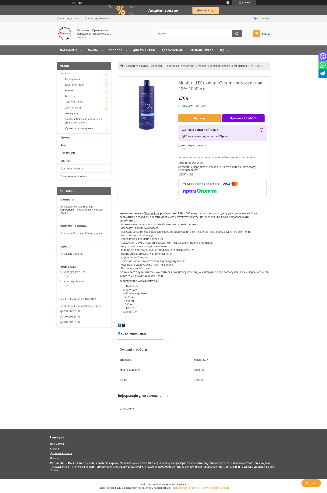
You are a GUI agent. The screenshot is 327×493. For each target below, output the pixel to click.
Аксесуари (71, 113)
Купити (199, 118)
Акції (63, 145)
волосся (210, 216)
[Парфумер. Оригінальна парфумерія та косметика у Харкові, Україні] (65, 40)
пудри (140, 275)
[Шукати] (237, 33)
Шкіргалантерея (201, 50)
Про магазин (68, 152)
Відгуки (65, 160)
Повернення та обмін (74, 176)
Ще (222, 50)
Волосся (115, 50)
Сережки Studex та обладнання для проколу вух (84, 121)
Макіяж (93, 50)
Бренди (65, 137)
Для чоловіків (172, 50)
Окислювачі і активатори (179, 65)
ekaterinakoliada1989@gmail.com (83, 305)
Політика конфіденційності (215, 488)
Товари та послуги (137, 65)
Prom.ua (181, 484)
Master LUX (151, 213)
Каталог (65, 73)
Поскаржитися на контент (185, 488)
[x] (123, 325)
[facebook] (119, 325)
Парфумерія (68, 50)
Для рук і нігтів (144, 50)
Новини (54, 458)
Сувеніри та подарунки (79, 128)
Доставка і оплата (72, 168)
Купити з (236, 118)
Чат (314, 483)
